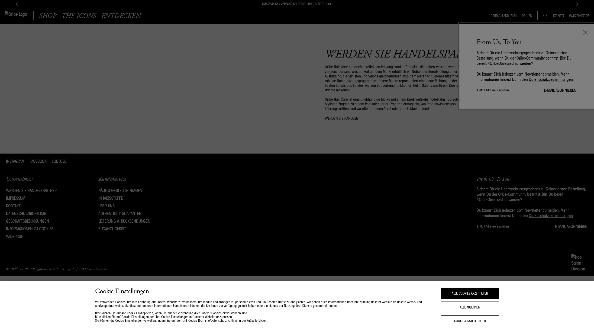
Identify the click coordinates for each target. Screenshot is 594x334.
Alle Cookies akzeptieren (470, 293)
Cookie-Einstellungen (470, 321)
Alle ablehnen (470, 307)
